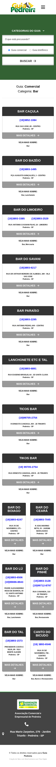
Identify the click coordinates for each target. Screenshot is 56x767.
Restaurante (44, 617)
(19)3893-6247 (14, 519)
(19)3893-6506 (14, 577)
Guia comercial (19, 50)
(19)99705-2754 (28, 417)
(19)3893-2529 (39, 218)
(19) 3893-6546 (42, 644)
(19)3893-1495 (28, 169)
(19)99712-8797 (42, 585)
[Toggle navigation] (43, 7)
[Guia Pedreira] (23, 7)
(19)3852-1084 (28, 120)
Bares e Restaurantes (44, 679)
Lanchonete (30, 195)
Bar (28, 146)
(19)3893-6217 (28, 267)
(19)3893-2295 (28, 319)
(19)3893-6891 (28, 368)
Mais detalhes (25, 135)
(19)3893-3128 (42, 580)
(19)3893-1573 (14, 640)
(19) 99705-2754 (28, 467)
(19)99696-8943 (14, 582)
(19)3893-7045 (42, 519)
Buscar (26, 61)
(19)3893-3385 (16, 218)
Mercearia (30, 244)
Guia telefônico (40, 50)
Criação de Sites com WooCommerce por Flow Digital (28, 759)
